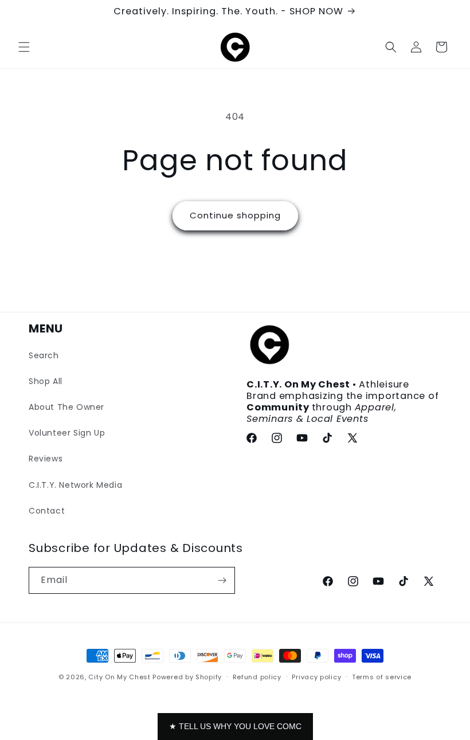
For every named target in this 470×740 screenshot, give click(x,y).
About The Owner (66, 407)
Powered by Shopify (187, 677)
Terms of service (382, 677)
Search (44, 355)
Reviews (45, 458)
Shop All (45, 381)
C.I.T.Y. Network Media (75, 485)
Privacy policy (316, 677)
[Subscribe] (221, 580)
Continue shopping (235, 215)
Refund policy (257, 677)
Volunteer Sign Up (67, 432)
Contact (47, 510)
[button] (24, 47)
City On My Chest (119, 677)
